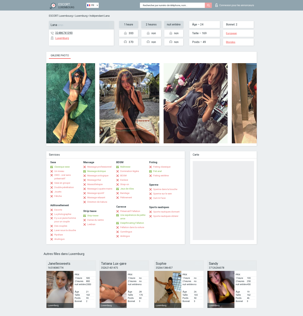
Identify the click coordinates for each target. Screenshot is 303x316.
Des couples (60, 226)
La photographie (62, 214)
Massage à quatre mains (99, 188)
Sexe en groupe (62, 183)
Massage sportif (95, 193)
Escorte (58, 209)
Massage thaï (94, 180)
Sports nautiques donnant (166, 211)
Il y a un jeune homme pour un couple (65, 220)
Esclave (124, 180)
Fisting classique (161, 166)
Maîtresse (125, 166)
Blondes (230, 42)
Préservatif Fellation (130, 211)
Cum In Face (159, 198)
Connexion (236, 5)
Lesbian (91, 224)
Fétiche (58, 196)
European (231, 33)
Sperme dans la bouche (165, 189)
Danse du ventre (95, 220)
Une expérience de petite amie (132, 217)
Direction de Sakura (97, 202)
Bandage (124, 193)
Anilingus (125, 236)
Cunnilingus (126, 231)
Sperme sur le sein (162, 193)
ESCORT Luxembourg (61, 15)
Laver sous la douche (65, 230)
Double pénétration (64, 187)
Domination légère (129, 171)
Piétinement (126, 197)
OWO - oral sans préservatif (62, 177)
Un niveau (59, 171)
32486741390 (64, 33)
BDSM (123, 175)
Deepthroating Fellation (132, 223)
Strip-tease (92, 215)
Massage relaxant (96, 197)
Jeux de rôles (127, 188)
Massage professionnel (99, 166)
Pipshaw (58, 234)
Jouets (57, 191)
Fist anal (157, 171)
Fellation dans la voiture (132, 227)
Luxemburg (81, 15)
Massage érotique (96, 171)
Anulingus (59, 239)
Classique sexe (62, 166)
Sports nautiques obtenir (165, 216)
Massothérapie (95, 184)
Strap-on (124, 184)
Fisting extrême (161, 175)
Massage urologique (97, 175)
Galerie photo (60, 55)
